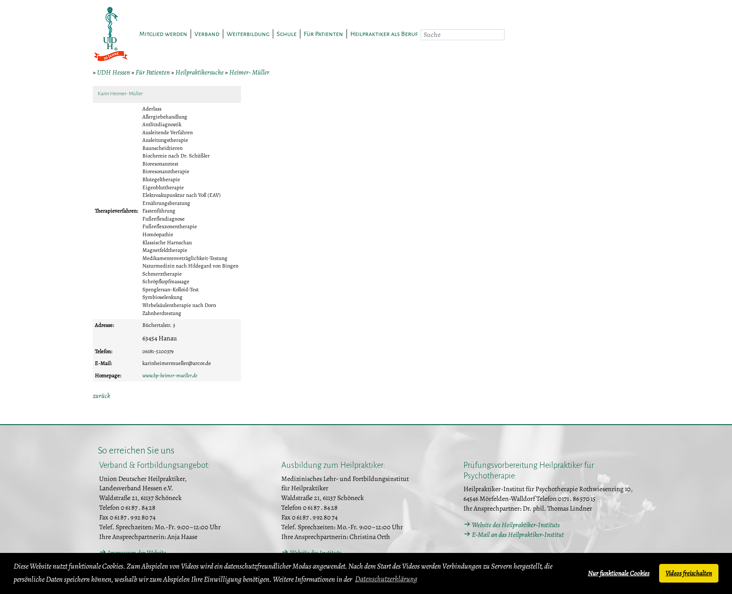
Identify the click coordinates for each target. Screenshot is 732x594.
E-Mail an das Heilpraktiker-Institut (518, 534)
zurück (101, 396)
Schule (287, 33)
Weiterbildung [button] (248, 33)
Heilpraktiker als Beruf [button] (384, 33)
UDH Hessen (113, 72)
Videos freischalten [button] (688, 573)
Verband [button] (206, 33)
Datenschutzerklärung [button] (386, 579)
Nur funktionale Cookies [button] (618, 573)
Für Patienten (153, 72)
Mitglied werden (163, 33)
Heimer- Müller (249, 72)
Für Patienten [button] (323, 33)
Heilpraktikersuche (199, 72)
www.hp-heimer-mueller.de (169, 375)
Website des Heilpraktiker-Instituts (516, 525)
